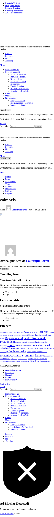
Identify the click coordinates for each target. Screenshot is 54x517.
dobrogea (18, 342)
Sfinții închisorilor (17, 100)
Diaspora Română (12, 5)
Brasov (27, 332)
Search (38, 126)
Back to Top (5, 384)
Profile (8, 177)
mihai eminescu (8, 348)
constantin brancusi (21, 335)
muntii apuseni (39, 348)
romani (4, 355)
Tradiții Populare (17, 86)
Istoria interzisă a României (21, 103)
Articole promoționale (14, 13)
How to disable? (7, 514)
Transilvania (36, 361)
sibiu (29, 359)
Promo (8, 377)
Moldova (31, 348)
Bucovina (33, 332)
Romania (16, 355)
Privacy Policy (11, 380)
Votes (7, 184)
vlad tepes (46, 361)
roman (45, 352)
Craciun (31, 335)
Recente (8, 53)
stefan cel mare (37, 358)
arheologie (20, 332)
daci (37, 335)
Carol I (51, 332)
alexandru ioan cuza (8, 332)
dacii (45, 335)
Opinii (7, 96)
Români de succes (17, 79)
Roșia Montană (12, 359)
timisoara (12, 361)
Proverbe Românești (13, 8)
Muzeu (46, 348)
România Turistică (12, 3)
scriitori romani (22, 359)
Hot (6, 58)
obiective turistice (16, 351)
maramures (18, 345)
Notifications (10, 189)
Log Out (8, 193)
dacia (41, 335)
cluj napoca (3, 335)
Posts (7, 179)
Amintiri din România (19, 91)
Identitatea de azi (12, 70)
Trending (9, 61)
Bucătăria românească (19, 89)
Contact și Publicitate (14, 10)
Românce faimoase (18, 81)
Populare (9, 56)
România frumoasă (18, 74)
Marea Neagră (27, 345)
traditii (17, 361)
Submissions (10, 181)
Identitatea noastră (12, 72)
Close (2, 386)
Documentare (10, 98)
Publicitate (9, 373)
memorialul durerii (41, 345)
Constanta (10, 335)
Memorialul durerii (18, 105)
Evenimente (15, 84)
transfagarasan (25, 361)
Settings (8, 191)
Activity (8, 186)
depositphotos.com (13, 370)
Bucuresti (43, 331)
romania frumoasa (35, 355)
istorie (11, 345)
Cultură (8, 93)
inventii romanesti (28, 342)
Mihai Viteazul (21, 348)
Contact (8, 375)
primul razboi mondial (35, 352)
